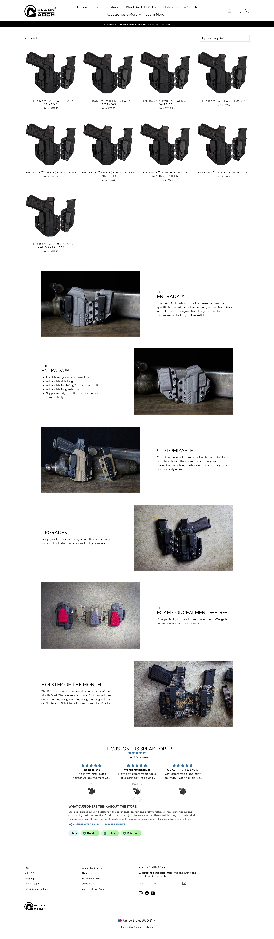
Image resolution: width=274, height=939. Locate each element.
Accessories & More (123, 14)
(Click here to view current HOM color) (86, 703)
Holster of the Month (180, 7)
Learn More (155, 14)
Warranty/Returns (92, 867)
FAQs (27, 867)
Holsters (112, 7)
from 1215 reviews (137, 757)
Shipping (29, 878)
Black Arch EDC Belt (142, 7)
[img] (137, 753)
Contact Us (88, 883)
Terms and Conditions (36, 888)
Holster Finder (88, 7)
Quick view (51, 94)
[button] (134, 799)
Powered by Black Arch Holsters (137, 927)
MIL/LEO (29, 873)
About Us (87, 873)
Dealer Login (31, 883)
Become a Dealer (91, 878)
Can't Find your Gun (93, 888)
